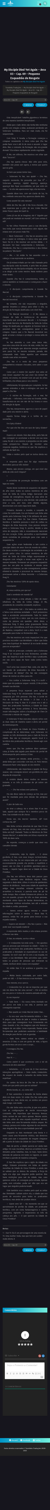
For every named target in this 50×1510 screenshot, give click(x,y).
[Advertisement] (25, 40)
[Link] (32, 1373)
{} (36, 1373)
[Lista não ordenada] (23, 1373)
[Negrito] (7, 1373)
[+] (39, 1373)
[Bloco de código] (29, 1373)
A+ (22, 112)
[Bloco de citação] (26, 1373)
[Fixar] (16, 1373)
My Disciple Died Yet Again (34, 82)
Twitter (38, 1440)
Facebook (26, 1440)
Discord (14, 1440)
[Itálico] (10, 1373)
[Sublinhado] (13, 1373)
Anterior (28, 105)
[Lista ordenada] (20, 1373)
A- (28, 112)
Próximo (40, 105)
